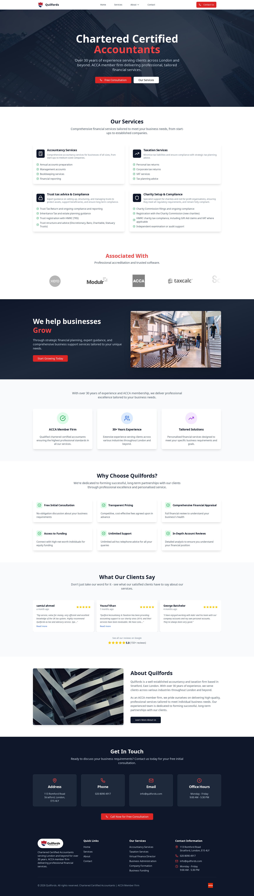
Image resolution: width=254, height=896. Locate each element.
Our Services (146, 80)
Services (118, 4)
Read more (148, 626)
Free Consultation (116, 80)
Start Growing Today (50, 358)
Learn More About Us (145, 719)
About (133, 4)
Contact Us (208, 4)
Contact (151, 4)
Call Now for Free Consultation (129, 816)
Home (103, 4)
